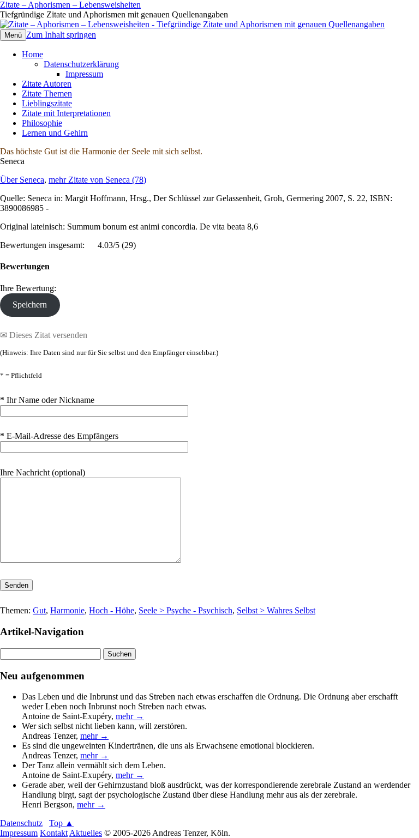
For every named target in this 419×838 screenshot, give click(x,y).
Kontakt (54, 832)
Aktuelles (85, 832)
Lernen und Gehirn (55, 132)
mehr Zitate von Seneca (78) (97, 179)
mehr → (130, 716)
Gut (39, 610)
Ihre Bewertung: (30, 288)
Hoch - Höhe (111, 610)
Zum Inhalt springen (61, 34)
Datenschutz (21, 823)
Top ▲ (61, 823)
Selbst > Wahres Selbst (276, 610)
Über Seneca (22, 179)
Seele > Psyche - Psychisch (185, 610)
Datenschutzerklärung (81, 64)
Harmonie (67, 610)
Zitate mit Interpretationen (66, 113)
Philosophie (42, 123)
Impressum (84, 74)
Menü (13, 35)
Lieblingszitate (47, 103)
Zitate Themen (47, 93)
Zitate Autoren (46, 83)
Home (32, 54)
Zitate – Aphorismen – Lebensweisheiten (70, 4)
